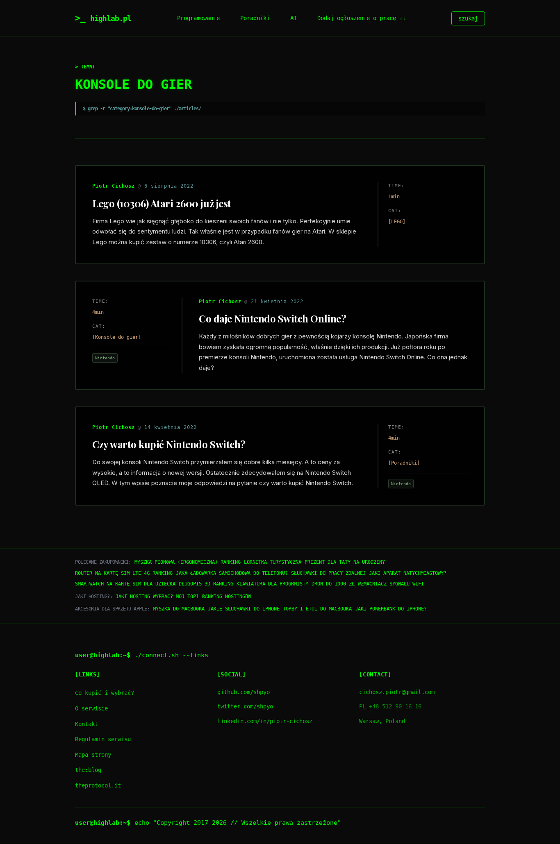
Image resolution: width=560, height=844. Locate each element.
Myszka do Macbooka (179, 609)
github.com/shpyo (243, 692)
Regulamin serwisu (103, 739)
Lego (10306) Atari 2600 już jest (161, 203)
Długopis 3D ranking (206, 584)
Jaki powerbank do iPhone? (391, 609)
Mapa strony (93, 754)
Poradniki (255, 18)
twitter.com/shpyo (245, 706)
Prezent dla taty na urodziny (345, 562)
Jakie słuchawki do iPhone (244, 609)
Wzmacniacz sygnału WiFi (391, 584)
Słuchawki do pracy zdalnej (328, 573)
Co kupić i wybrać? (104, 693)
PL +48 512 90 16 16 (390, 706)
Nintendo (105, 357)
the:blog (88, 770)
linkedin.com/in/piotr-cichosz (264, 721)
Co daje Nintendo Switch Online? (272, 318)
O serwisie (91, 708)
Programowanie (198, 18)
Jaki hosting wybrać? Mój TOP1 (157, 596)
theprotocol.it (98, 785)
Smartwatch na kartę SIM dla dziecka (125, 584)
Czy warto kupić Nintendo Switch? (169, 444)
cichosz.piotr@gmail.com (397, 692)
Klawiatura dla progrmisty (272, 584)
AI (293, 18)
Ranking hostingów (226, 596)
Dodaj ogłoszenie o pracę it (361, 18)
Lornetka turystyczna (272, 562)
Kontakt (86, 724)
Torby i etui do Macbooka (317, 609)
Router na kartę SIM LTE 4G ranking (124, 573)
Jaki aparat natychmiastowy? (407, 573)
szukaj (468, 18)
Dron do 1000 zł (333, 584)
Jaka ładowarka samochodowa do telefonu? (232, 573)
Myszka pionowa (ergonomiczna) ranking (187, 562)
